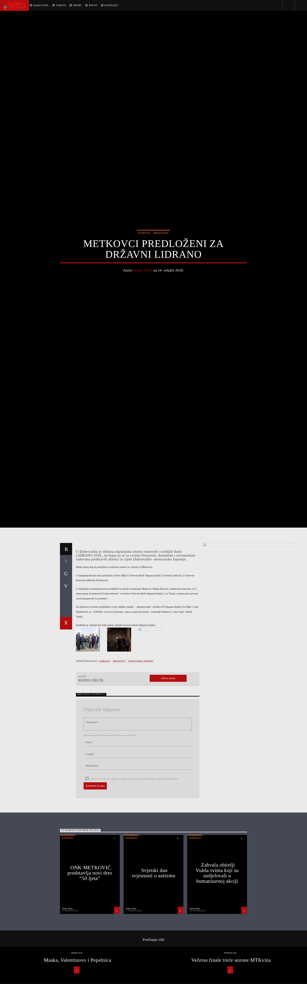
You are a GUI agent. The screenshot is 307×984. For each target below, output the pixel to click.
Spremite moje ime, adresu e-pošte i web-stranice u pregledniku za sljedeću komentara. (134, 816)
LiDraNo (104, 698)
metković (119, 698)
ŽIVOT (93, 5)
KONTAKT (111, 5)
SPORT (77, 5)
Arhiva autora (168, 715)
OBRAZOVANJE (161, 250)
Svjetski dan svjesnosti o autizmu (153, 910)
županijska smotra (141, 698)
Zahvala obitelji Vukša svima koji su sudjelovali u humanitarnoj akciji (217, 910)
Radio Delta (143, 287)
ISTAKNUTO (144, 250)
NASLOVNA (41, 5)
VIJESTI (61, 5)
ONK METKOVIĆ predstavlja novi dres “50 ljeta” (89, 910)
